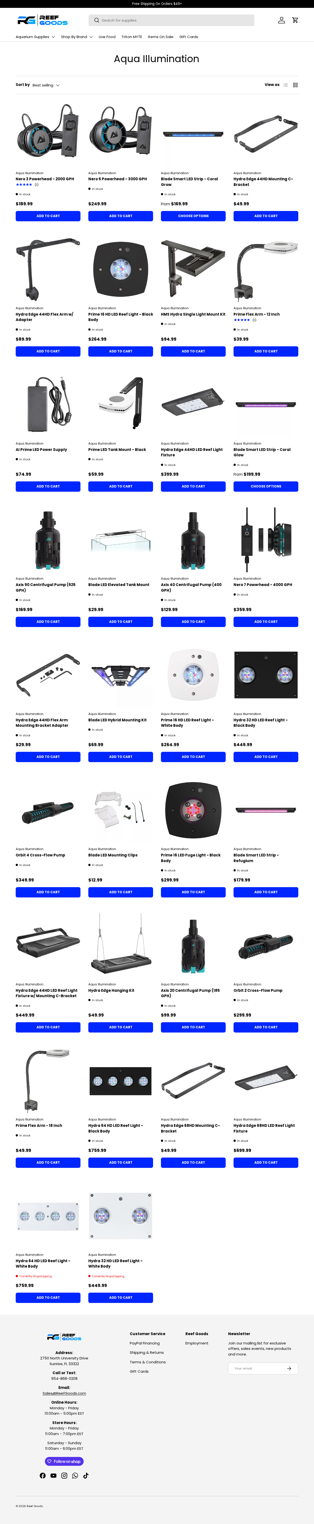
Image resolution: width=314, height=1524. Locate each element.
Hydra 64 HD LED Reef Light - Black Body (115, 1128)
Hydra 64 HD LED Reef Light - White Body (43, 1263)
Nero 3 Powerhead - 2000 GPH (45, 179)
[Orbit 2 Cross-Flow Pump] (266, 945)
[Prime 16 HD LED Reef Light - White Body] (193, 675)
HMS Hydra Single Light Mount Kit (193, 314)
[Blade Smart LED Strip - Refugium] (266, 810)
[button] (295, 20)
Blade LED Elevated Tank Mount (118, 584)
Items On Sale (160, 36)
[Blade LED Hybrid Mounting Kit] (120, 675)
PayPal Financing (145, 1343)
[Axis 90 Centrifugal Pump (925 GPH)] (48, 539)
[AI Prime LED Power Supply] (48, 404)
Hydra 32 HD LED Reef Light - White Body (115, 1263)
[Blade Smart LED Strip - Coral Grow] (193, 134)
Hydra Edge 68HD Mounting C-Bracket (190, 1128)
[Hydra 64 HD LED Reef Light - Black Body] (120, 1080)
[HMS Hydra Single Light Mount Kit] (193, 269)
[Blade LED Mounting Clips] (120, 810)
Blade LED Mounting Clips (113, 855)
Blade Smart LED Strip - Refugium (256, 858)
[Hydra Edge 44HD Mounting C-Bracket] (266, 134)
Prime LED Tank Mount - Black (117, 449)
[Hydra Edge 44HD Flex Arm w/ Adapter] (48, 269)
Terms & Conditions (148, 1362)
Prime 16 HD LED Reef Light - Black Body (120, 317)
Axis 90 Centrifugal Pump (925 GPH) (46, 587)
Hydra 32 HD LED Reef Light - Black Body (261, 722)
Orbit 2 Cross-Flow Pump (258, 990)
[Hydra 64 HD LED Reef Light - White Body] (48, 1216)
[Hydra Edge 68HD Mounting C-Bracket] (193, 1080)
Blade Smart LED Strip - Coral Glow (262, 452)
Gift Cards (188, 36)
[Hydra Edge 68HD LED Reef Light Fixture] (266, 1080)
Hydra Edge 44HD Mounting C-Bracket (263, 181)
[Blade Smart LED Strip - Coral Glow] (266, 404)
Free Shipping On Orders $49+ (157, 3)
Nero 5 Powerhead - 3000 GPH (117, 179)
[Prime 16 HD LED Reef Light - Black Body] (120, 269)
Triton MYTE (131, 36)
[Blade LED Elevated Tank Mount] (120, 539)
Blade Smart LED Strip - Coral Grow (189, 181)
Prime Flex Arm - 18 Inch (39, 1125)
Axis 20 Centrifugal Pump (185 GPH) (190, 993)
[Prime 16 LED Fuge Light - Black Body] (193, 810)
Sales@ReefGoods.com (64, 1393)
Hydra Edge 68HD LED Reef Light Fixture (264, 1128)
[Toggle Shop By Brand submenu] (91, 37)
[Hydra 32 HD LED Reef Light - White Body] (120, 1216)
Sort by (23, 84)
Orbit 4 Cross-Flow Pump (40, 855)
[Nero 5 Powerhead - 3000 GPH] (120, 134)
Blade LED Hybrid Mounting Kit (117, 720)
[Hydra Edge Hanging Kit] (120, 945)
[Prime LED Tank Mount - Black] (120, 404)
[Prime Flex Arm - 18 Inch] (48, 1080)
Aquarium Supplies (32, 36)
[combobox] (172, 20)
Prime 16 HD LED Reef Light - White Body (187, 722)
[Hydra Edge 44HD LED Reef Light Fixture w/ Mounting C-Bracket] (48, 945)
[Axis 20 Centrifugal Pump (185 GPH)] (193, 945)
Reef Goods (35, 1506)
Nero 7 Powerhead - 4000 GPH (263, 584)
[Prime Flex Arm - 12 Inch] (266, 269)
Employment (197, 1343)
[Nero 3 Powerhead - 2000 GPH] (48, 134)
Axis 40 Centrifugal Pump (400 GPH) (191, 587)
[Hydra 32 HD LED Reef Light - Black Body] (266, 675)
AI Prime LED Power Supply (41, 449)
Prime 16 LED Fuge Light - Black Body (191, 858)
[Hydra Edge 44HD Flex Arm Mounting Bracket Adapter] (48, 675)
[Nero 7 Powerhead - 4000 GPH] (266, 539)
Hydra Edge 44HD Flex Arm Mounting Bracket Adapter (42, 722)
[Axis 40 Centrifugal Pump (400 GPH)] (193, 539)
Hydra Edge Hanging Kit (111, 990)
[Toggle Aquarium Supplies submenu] (53, 37)
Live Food (107, 36)
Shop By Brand (74, 36)
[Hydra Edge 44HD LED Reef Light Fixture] (193, 404)
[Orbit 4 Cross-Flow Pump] (48, 810)
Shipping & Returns (147, 1352)
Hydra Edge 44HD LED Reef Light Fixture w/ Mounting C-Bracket (47, 993)
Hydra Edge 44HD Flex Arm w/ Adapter (44, 317)
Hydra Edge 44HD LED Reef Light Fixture (192, 452)
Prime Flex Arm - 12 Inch (257, 314)
